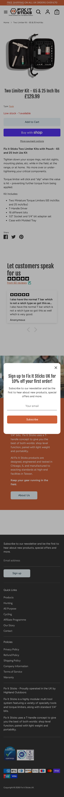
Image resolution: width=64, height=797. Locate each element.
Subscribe (32, 419)
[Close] (56, 368)
